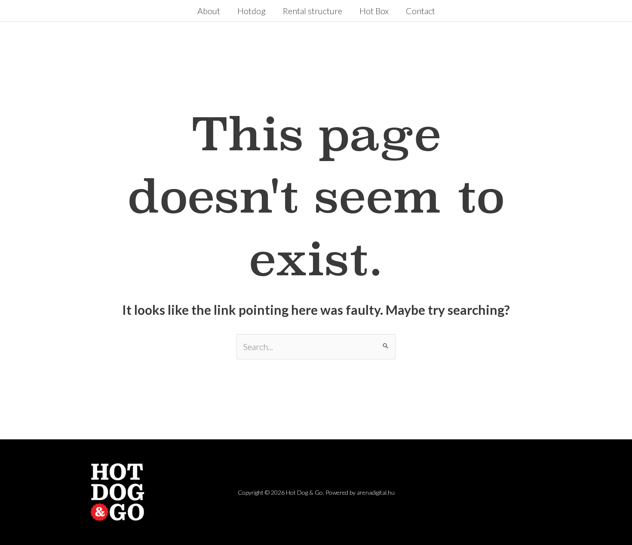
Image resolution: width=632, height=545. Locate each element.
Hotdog (251, 11)
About (208, 11)
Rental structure (312, 11)
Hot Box (374, 11)
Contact (420, 11)
